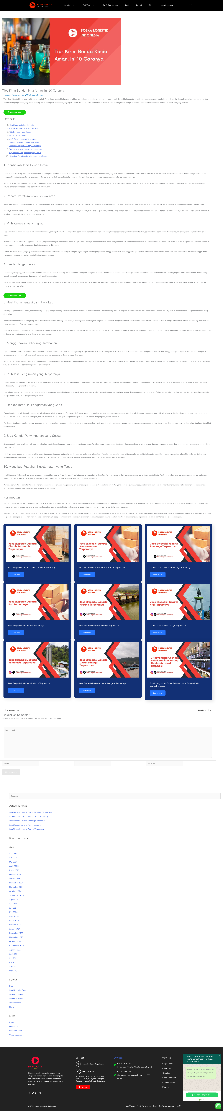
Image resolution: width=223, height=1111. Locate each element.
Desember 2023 (16, 933)
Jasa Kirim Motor (16, 998)
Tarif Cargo (87, 5)
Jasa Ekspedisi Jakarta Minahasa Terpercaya (29, 683)
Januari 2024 (14, 929)
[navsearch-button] (191, 5)
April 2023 (14, 966)
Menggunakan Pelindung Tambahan (24, 142)
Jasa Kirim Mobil (16, 994)
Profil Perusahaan (110, 5)
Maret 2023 (14, 971)
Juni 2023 (13, 958)
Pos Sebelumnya (11, 710)
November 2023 (16, 937)
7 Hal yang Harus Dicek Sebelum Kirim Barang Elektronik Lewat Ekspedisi (177, 684)
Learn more (16, 575)
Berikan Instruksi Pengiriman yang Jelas (25, 149)
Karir (127, 5)
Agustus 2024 (15, 899)
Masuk (12, 1022)
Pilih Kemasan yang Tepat (20, 132)
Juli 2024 (13, 904)
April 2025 (14, 866)
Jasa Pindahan (15, 1003)
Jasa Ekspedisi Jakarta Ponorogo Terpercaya (170, 567)
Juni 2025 (13, 857)
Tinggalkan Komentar (11, 95)
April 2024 (14, 916)
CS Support (119, 1058)
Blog (151, 5)
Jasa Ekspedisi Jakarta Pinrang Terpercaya (99, 625)
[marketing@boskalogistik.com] (78, 1064)
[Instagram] (40, 1093)
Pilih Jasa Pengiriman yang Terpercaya (25, 145)
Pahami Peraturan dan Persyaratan (23, 128)
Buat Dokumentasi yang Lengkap (23, 139)
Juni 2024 (13, 908)
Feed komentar (15, 1030)
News (11, 1007)
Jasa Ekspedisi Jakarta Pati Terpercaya (26, 625)
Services (67, 5)
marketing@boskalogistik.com (93, 1064)
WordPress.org (15, 1035)
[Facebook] (30, 1093)
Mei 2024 (13, 912)
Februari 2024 (15, 924)
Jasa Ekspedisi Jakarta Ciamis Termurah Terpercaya (32, 567)
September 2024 (16, 895)
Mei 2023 (13, 962)
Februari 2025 (15, 874)
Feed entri (13, 1026)
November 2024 (16, 887)
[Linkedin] (37, 1093)
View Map (84, 1087)
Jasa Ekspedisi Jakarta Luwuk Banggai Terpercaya (102, 683)
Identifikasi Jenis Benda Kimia (21, 125)
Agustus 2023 (15, 950)
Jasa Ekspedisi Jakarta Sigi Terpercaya (168, 625)
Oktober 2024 (15, 891)
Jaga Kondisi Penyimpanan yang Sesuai (25, 152)
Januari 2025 (14, 878)
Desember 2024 (16, 883)
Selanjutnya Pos (205, 710)
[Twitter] (33, 1093)
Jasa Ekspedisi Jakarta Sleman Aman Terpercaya (102, 567)
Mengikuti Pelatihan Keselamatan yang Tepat (28, 156)
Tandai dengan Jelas (17, 135)
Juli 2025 (13, 853)
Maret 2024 (14, 920)
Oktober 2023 (15, 941)
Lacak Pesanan (166, 5)
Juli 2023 (13, 954)
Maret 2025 (14, 870)
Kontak (139, 5)
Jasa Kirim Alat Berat (18, 990)
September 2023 (16, 945)
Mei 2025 (13, 862)
